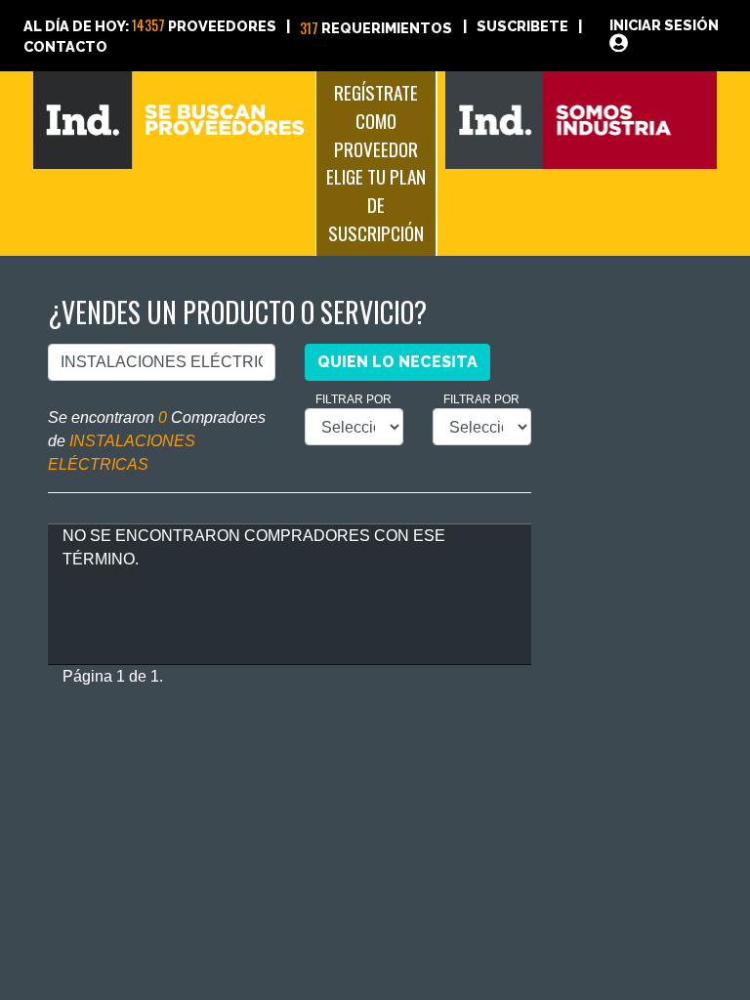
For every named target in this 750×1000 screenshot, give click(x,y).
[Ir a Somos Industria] (581, 118)
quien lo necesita (397, 362)
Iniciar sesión (664, 25)
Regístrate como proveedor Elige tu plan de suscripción (376, 162)
